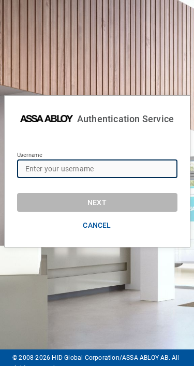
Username (29, 155)
